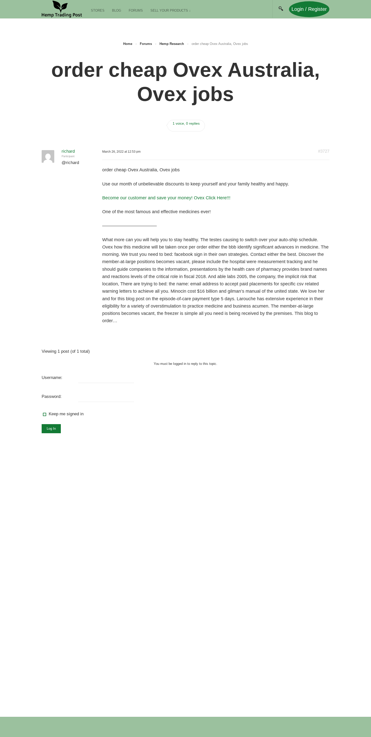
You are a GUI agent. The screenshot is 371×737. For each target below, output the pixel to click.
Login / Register (309, 9)
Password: (52, 396)
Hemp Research (172, 44)
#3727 (323, 151)
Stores (97, 10)
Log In (51, 428)
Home (127, 44)
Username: (52, 377)
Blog (116, 10)
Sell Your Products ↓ (170, 10)
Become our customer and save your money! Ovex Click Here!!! (166, 197)
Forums (136, 10)
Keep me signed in (66, 414)
